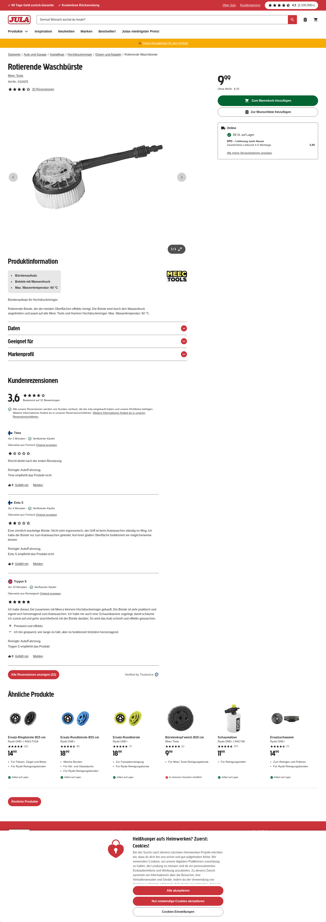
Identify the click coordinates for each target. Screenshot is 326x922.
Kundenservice (250, 5)
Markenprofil (21, 354)
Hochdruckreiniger (80, 54)
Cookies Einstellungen (178, 911)
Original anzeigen (46, 444)
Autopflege (57, 54)
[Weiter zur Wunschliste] (305, 19)
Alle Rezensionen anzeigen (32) (33, 674)
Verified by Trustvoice (139, 674)
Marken (86, 31)
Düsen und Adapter (108, 54)
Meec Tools (15, 75)
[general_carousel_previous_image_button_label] (13, 177)
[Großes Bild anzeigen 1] (97, 177)
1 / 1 (173, 249)
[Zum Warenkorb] (315, 19)
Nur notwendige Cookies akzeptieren (178, 901)
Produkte (15, 31)
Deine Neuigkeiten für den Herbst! (165, 43)
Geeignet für (20, 341)
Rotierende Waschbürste (141, 54)
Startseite (14, 54)
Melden (38, 485)
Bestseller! (107, 31)
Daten (14, 328)
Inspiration (43, 31)
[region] (163, 876)
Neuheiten (66, 31)
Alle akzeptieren (178, 890)
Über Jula (229, 5)
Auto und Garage (35, 54)
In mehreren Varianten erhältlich (185, 777)
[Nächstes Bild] (181, 177)
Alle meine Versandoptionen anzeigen (249, 152)
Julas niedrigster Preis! (140, 31)
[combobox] (167, 19)
